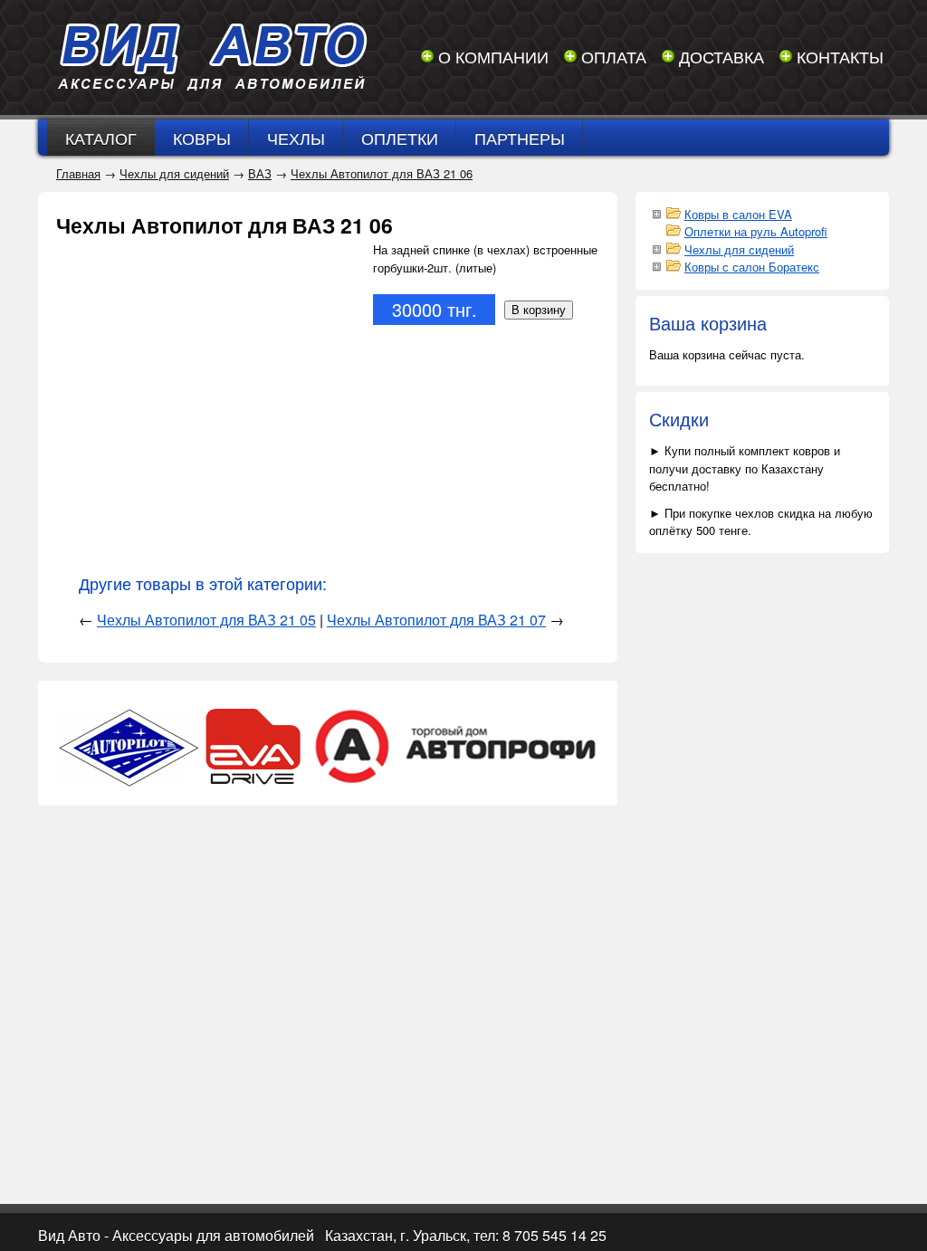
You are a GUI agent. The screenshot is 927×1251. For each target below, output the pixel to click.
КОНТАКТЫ (840, 56)
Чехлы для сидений (174, 173)
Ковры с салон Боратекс (751, 266)
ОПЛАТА (613, 56)
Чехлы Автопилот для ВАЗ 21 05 (206, 619)
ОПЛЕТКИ (399, 137)
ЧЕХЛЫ (296, 137)
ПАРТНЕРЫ (519, 137)
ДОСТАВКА (721, 56)
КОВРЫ (202, 137)
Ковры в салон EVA (738, 214)
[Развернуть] (656, 212)
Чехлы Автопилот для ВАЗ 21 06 (382, 173)
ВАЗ (260, 173)
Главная (78, 173)
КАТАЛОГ (101, 137)
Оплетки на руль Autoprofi (755, 231)
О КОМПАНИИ (493, 56)
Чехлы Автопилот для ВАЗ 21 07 (436, 619)
